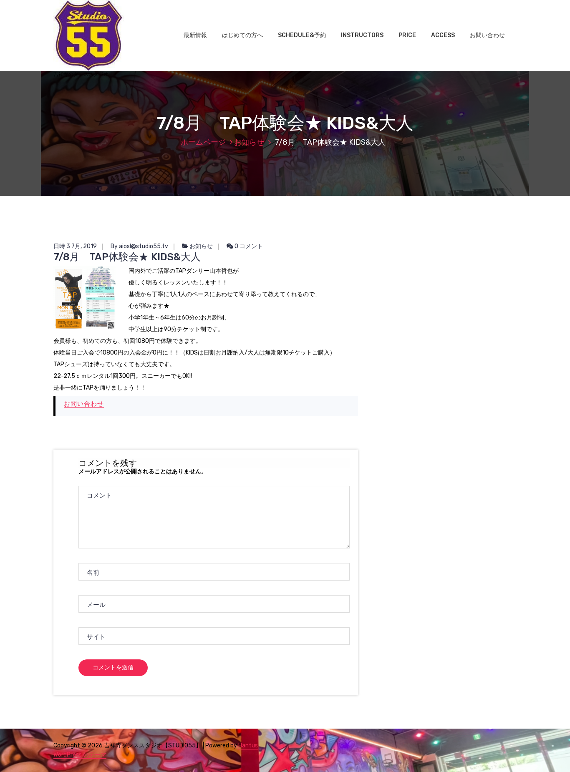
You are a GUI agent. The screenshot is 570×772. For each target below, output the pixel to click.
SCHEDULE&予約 (302, 35)
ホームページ (203, 142)
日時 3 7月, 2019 (75, 246)
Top (550, 752)
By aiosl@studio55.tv (139, 246)
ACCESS (443, 35)
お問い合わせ (487, 35)
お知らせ (249, 142)
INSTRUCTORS (362, 35)
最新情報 (195, 35)
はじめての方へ (242, 35)
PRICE (407, 35)
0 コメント (248, 246)
